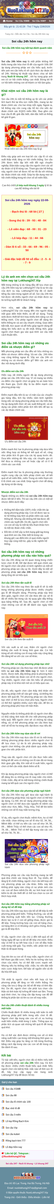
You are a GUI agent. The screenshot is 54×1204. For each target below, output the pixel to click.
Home (9, 21)
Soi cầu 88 (11, 1095)
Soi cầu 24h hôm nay (27, 41)
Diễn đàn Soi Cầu (22, 34)
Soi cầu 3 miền (13, 1114)
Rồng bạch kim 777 (15, 1140)
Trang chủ (9, 34)
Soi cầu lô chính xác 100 (18, 1102)
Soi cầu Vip (11, 1127)
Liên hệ (46, 1197)
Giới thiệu (21, 1197)
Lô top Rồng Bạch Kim (17, 1121)
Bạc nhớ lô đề (13, 1108)
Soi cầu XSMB (13, 1089)
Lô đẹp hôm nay (14, 1147)
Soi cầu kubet (13, 1134)
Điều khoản (34, 1197)
